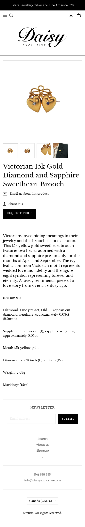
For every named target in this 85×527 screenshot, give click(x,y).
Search (43, 439)
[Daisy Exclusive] (42, 37)
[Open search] (11, 15)
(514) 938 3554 (42, 474)
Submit (68, 418)
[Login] (71, 15)
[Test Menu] (5, 15)
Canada (40, 501)
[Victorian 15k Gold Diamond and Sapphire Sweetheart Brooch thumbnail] (60, 150)
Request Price (19, 213)
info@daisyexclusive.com (42, 480)
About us (42, 444)
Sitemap (42, 450)
